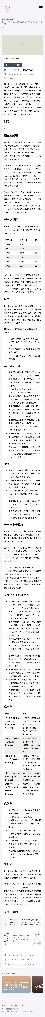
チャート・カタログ (13, 65)
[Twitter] (3, 29)
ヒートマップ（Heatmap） (20, 70)
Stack (8, 1011)
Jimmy (14, 1011)
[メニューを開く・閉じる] (40, 6)
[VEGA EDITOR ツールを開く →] (36, 934)
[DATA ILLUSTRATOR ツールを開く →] (36, 943)
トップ (5, 58)
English (11, 78)
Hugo (3, 1009)
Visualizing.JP (8, 18)
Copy (37, 920)
